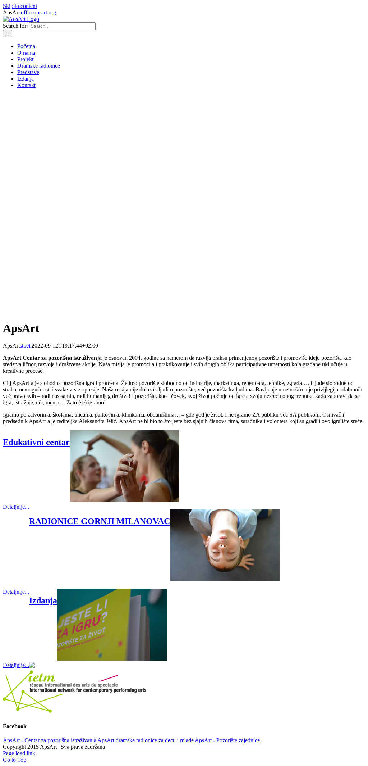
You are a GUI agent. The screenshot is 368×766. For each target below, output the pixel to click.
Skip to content (20, 6)
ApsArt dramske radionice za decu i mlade (145, 740)
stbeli (26, 346)
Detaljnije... (16, 507)
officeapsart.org (38, 12)
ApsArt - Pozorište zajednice (227, 740)
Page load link (19, 753)
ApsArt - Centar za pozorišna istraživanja (49, 740)
